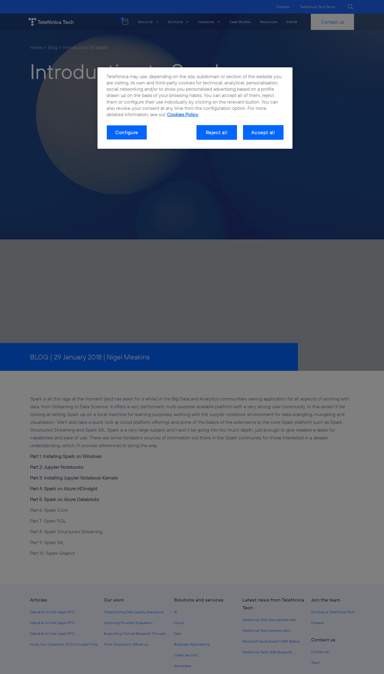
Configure (126, 132)
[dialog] (195, 108)
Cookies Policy (182, 114)
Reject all (217, 132)
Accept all (263, 132)
